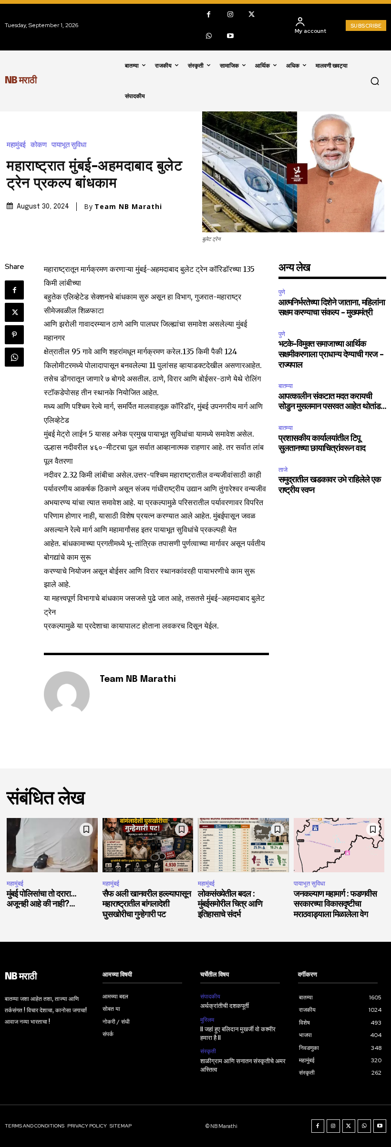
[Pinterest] (14, 334)
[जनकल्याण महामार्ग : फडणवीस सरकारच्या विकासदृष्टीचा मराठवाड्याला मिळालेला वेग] (339, 845)
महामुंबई (16, 145)
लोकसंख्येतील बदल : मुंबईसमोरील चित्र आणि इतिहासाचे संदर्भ (230, 904)
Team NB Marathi (128, 206)
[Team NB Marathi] (67, 694)
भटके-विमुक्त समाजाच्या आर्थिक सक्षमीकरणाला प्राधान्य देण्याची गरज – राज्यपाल (330, 354)
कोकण (39, 145)
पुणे (281, 292)
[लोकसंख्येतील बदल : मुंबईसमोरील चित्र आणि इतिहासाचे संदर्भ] (243, 845)
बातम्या (285, 386)
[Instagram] (230, 14)
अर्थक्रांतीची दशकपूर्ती (224, 1006)
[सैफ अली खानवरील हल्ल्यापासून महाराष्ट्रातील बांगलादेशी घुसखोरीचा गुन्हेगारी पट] (148, 845)
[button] (374, 81)
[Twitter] (251, 14)
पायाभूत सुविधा (68, 145)
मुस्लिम (207, 1020)
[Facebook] (208, 14)
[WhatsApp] (208, 36)
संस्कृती (208, 1051)
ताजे (283, 470)
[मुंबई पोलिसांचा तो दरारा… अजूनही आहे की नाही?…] (52, 845)
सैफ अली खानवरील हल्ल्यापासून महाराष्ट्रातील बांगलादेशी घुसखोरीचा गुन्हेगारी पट (147, 904)
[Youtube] (230, 36)
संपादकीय (210, 996)
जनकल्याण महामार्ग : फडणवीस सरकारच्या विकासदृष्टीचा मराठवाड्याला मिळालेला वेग (335, 904)
